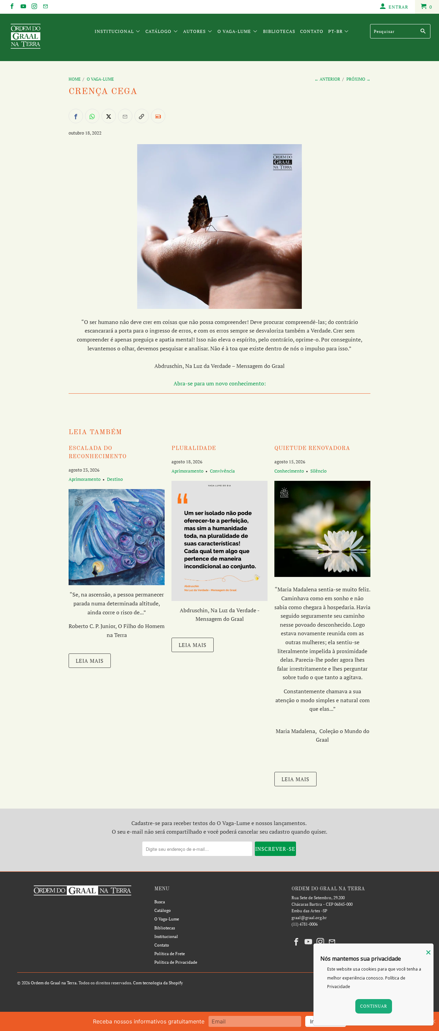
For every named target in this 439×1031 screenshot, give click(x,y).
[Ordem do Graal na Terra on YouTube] (23, 7)
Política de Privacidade (175, 962)
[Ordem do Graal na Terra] (38, 37)
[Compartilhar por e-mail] (125, 116)
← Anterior (327, 79)
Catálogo (159, 31)
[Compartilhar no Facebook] (76, 116)
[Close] (428, 952)
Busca (159, 901)
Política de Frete (169, 953)
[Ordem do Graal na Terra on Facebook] (12, 7)
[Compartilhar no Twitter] (109, 116)
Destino (115, 479)
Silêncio (318, 471)
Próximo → (358, 79)
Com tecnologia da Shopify (158, 982)
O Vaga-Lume (234, 31)
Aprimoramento (84, 479)
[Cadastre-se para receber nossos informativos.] (158, 116)
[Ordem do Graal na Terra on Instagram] (34, 7)
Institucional (115, 31)
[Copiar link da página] (141, 116)
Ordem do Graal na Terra (53, 982)
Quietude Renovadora (312, 448)
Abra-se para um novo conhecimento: (220, 383)
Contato (311, 31)
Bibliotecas (279, 31)
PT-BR (336, 31)
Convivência (222, 471)
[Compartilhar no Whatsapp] (92, 116)
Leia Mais (90, 660)
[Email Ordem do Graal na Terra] (45, 7)
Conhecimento (289, 471)
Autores (195, 31)
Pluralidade (193, 448)
